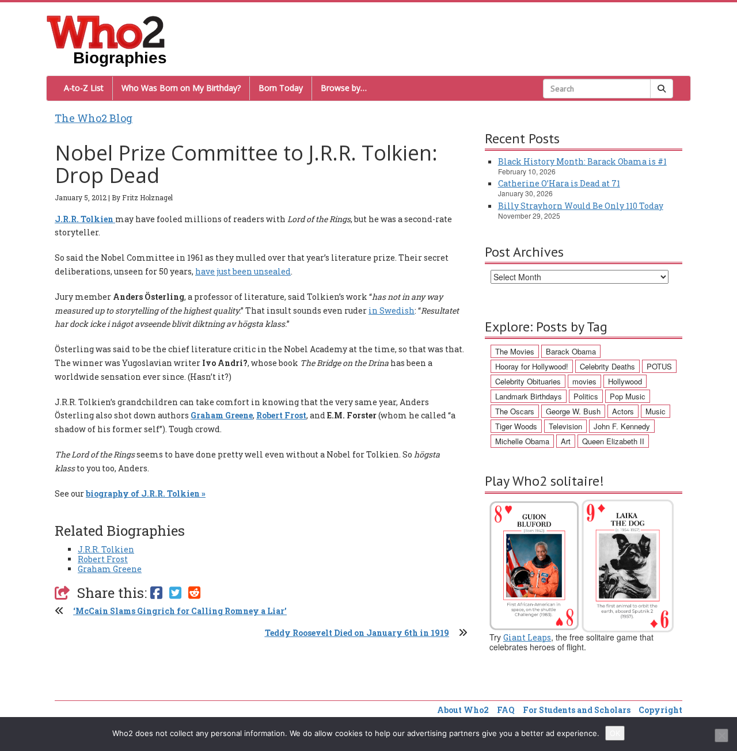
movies (584, 381)
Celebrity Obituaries (528, 381)
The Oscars (514, 411)
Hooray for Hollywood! (531, 366)
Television (565, 426)
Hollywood (625, 381)
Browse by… (344, 87)
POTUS (659, 366)
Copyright (660, 709)
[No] (721, 735)
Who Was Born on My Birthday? (181, 87)
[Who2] (106, 31)
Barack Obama (571, 351)
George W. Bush (573, 411)
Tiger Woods (516, 426)
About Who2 (463, 709)
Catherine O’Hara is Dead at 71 (559, 183)
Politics (585, 396)
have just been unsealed (243, 271)
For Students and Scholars (576, 709)
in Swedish (391, 310)
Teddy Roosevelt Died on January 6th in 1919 (357, 632)
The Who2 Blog (93, 118)
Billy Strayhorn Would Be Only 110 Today (580, 205)
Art (566, 441)
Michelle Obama (522, 441)
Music (655, 411)
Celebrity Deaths (607, 366)
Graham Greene (110, 568)
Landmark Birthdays (528, 396)
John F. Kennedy (622, 426)
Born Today (281, 87)
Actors (623, 411)
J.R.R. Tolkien (106, 549)
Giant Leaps (527, 637)
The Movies (514, 351)
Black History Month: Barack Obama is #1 (582, 161)
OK (615, 733)
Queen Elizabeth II (613, 441)
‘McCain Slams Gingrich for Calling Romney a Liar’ (180, 610)
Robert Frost (103, 559)
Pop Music (627, 396)
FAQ (506, 709)
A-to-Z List (84, 87)
